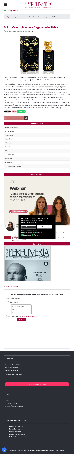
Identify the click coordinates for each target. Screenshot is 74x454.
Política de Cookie (57, 450)
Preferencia (38, 233)
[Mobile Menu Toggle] (5, 4)
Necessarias (27, 233)
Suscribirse (21, 319)
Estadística (27, 235)
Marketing (37, 235)
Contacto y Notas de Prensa (37, 384)
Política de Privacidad (43, 450)
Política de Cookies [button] (36, 220)
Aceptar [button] (44, 227)
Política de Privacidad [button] (28, 222)
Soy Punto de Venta (13, 298)
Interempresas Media (22, 437)
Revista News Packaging (17, 434)
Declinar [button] (29, 227)
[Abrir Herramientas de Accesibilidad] (4, 449)
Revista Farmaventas (16, 426)
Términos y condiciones (29, 316)
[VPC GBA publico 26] (11, 10)
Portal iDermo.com (15, 429)
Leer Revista (27, 267)
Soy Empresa (14, 302)
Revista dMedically (15, 431)
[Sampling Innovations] (12, 286)
